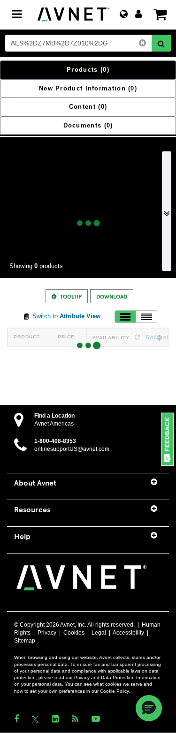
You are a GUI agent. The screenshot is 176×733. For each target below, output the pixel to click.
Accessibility (128, 632)
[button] (168, 440)
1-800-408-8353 (55, 441)
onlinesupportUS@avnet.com (71, 449)
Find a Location (54, 415)
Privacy (47, 632)
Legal (99, 632)
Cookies (73, 632)
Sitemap (24, 640)
